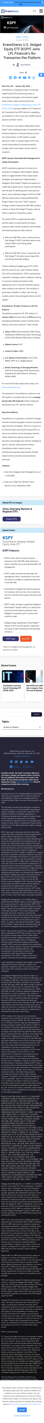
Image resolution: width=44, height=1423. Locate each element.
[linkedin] (10, 77)
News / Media (22, 37)
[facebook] (15, 77)
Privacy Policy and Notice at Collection (25, 1404)
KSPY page (10, 638)
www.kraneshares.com (11, 387)
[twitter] (20, 77)
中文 (34, 11)
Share (21, 72)
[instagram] (33, 77)
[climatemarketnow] (28, 767)
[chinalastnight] (15, 766)
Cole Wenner (25, 64)
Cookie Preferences (22, 1415)
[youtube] (24, 77)
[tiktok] (29, 77)
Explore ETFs (11, 519)
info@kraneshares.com (22, 756)
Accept (22, 1409)
